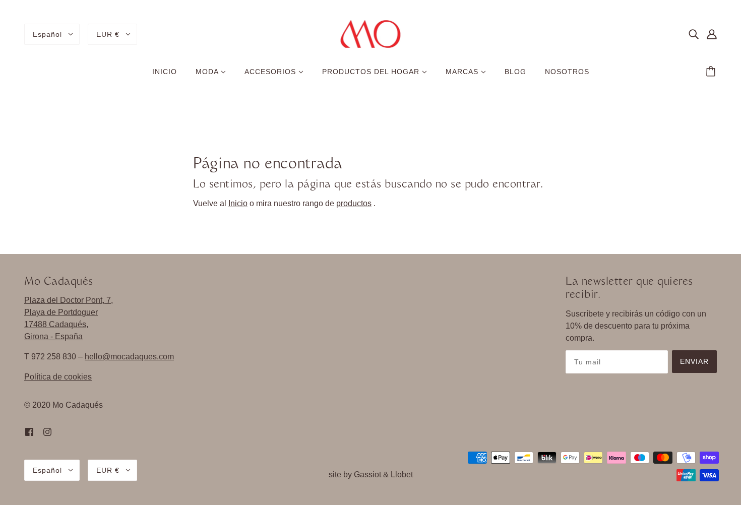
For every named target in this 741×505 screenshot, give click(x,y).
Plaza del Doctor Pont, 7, (68, 300)
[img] (694, 34)
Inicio (238, 203)
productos (354, 203)
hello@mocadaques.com (129, 356)
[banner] (370, 33)
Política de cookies (58, 376)
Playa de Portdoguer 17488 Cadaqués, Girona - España (61, 324)
